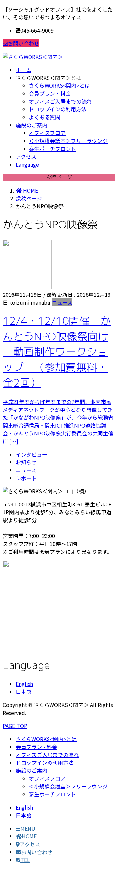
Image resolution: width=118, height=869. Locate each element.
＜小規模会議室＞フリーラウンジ (68, 141)
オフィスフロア (47, 133)
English (24, 684)
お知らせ (26, 462)
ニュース (62, 302)
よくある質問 (44, 117)
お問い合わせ (23, 43)
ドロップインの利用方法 (58, 109)
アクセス (30, 844)
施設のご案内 (31, 770)
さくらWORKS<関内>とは (59, 85)
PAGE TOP (15, 726)
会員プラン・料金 (50, 93)
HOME (29, 836)
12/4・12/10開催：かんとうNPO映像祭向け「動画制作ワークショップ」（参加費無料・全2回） (57, 352)
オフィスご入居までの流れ (60, 101)
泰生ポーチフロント (52, 149)
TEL (25, 860)
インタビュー (31, 454)
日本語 (23, 691)
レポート (26, 478)
